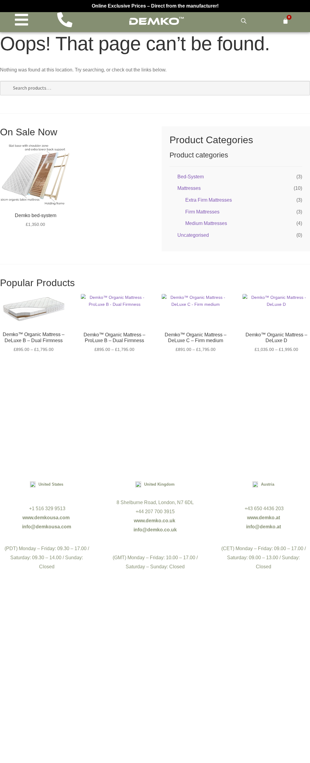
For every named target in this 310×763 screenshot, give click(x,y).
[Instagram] (168, 684)
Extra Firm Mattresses (208, 200)
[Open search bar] (244, 21)
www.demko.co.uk (155, 520)
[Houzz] (221, 684)
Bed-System (190, 176)
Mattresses (189, 188)
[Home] (156, 21)
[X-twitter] (141, 684)
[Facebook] (88, 684)
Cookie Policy (180, 712)
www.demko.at (263, 517)
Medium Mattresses (206, 223)
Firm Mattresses (202, 211)
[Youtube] (115, 684)
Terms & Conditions (136, 712)
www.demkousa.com (46, 517)
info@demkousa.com (46, 526)
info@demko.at (263, 526)
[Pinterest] (195, 684)
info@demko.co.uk (155, 529)
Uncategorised (193, 235)
